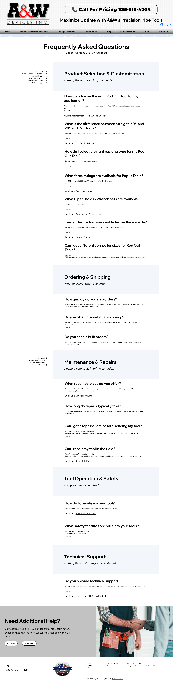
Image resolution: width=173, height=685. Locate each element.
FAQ (87, 668)
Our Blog (101, 52)
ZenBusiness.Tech (117, 679)
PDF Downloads (112, 663)
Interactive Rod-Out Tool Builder (90, 115)
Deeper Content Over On (81, 52)
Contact (89, 665)
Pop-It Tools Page (84, 191)
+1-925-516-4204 (135, 663)
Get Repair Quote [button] (84, 395)
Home (88, 663)
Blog (108, 665)
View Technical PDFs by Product (91, 596)
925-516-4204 (28, 628)
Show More (68, 111)
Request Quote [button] (83, 237)
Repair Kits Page (83, 461)
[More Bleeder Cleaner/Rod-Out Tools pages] (48, 31)
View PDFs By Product (86, 513)
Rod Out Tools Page (85, 143)
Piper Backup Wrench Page (89, 214)
